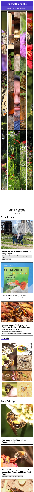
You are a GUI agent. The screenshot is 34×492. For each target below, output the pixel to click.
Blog (18, 8)
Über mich (17, 213)
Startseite (9, 8)
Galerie (14, 8)
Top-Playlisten (23, 8)
